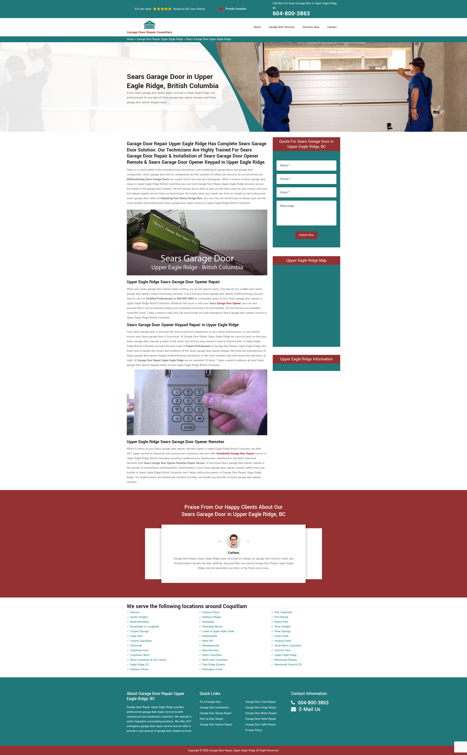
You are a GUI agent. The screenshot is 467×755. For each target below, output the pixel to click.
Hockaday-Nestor (212, 627)
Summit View (283, 650)
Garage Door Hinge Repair (260, 708)
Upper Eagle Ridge (286, 655)
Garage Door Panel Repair (260, 719)
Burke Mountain (139, 622)
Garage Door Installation (214, 708)
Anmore (135, 612)
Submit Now (306, 235)
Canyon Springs (139, 631)
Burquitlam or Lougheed (144, 627)
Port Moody (281, 617)
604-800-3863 (291, 14)
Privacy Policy (253, 730)
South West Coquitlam (288, 646)
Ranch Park (281, 622)
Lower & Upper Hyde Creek (218, 631)
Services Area (311, 27)
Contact (332, 27)
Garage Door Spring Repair (215, 713)
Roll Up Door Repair (211, 719)
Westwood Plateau (286, 660)
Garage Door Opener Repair (216, 724)
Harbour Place (210, 612)
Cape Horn (136, 636)
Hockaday (208, 622)
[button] (222, 541)
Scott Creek (281, 636)
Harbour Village (211, 617)
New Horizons (210, 650)
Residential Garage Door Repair (235, 454)
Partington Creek (212, 669)
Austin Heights (139, 617)
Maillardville (209, 636)
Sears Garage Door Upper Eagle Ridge (208, 39)
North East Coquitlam (215, 660)
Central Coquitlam (141, 641)
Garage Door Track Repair (260, 702)
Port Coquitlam (283, 612)
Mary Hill (207, 641)
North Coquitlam (212, 655)
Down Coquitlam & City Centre (148, 660)
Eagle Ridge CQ (139, 665)
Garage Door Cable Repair (260, 724)
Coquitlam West (139, 655)
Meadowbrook (210, 646)
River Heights (283, 627)
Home (257, 27)
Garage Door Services (282, 27)
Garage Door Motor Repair (261, 713)
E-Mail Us (310, 709)
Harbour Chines (139, 669)
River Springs (283, 631)
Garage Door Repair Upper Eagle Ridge (160, 39)
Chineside (136, 646)
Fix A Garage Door (210, 702)
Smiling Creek (283, 641)
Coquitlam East (139, 650)
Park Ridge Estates (213, 665)
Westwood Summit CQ (288, 665)
